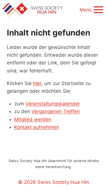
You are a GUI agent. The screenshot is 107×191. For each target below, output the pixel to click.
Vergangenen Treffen (55, 111)
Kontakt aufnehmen (36, 127)
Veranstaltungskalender (52, 104)
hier (37, 83)
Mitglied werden (32, 119)
